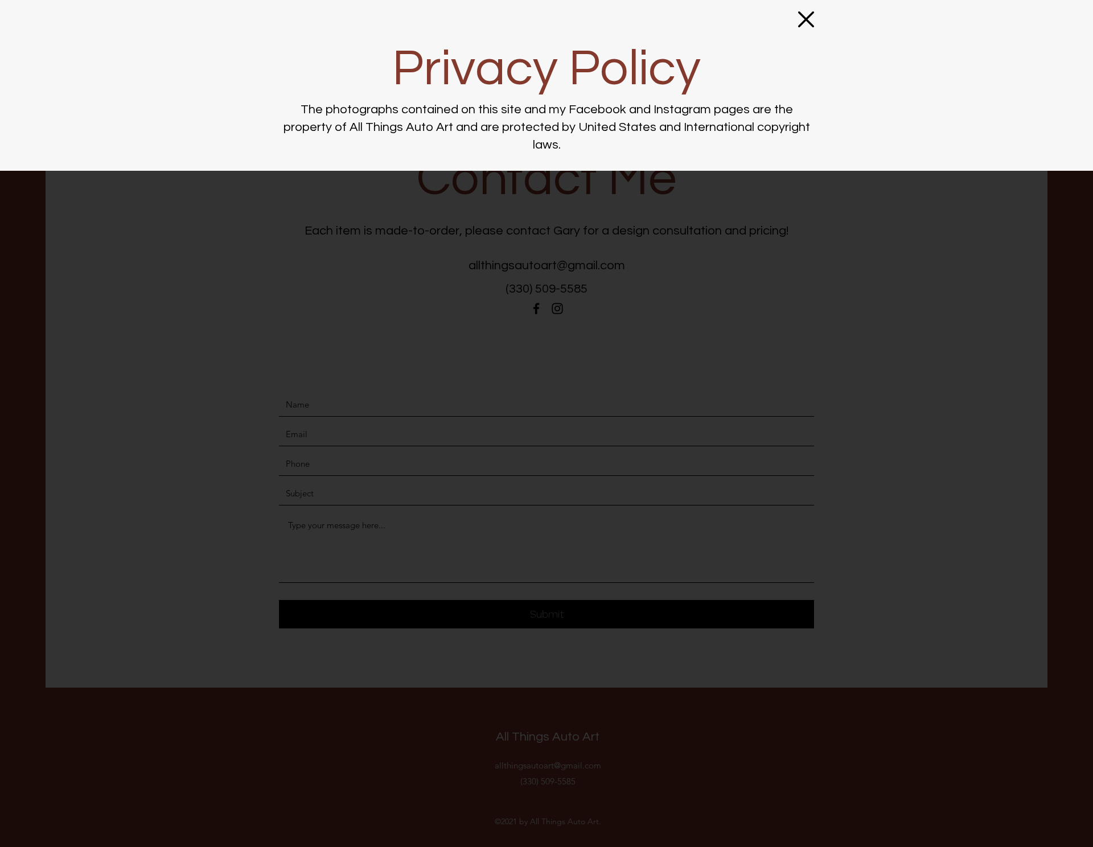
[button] (806, 19)
